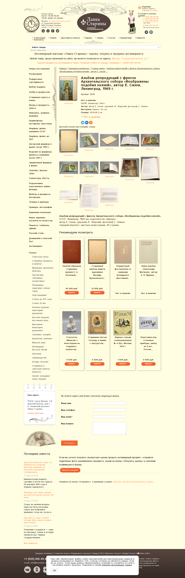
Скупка (100, 38)
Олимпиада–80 (39, 357)
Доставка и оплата (70, 38)
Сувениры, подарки (41, 334)
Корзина (146, 7)
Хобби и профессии (39, 92)
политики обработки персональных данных (133, 481)
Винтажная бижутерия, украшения (37, 327)
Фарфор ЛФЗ (98, 553)
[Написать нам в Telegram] (140, 31)
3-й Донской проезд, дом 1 (60, 21)
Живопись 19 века (113, 553)
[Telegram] (82, 122)
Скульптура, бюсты (39, 178)
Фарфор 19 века (128, 553)
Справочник (126, 38)
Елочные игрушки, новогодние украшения (40, 310)
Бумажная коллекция (40, 212)
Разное (32, 252)
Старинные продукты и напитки (42, 262)
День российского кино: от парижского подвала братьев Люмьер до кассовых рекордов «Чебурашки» (38, 467)
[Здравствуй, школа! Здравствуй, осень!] (135, 23)
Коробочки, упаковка (42, 338)
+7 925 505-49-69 (150, 19)
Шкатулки (36, 353)
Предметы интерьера (44, 553)
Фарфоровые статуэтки (81, 553)
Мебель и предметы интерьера (39, 196)
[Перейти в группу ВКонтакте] (43, 31)
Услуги (53, 38)
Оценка (88, 38)
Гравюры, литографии (40, 207)
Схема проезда (35, 413)
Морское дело (39, 342)
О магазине (39, 38)
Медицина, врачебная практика (42, 269)
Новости (141, 38)
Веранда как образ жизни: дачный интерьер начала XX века (38, 495)
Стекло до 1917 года (42, 299)
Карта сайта (144, 553)
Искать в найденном (38, 50)
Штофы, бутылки (40, 361)
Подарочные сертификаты (36, 81)
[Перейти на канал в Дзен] (52, 31)
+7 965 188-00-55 (150, 21)
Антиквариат (35, 246)
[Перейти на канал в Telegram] (57, 31)
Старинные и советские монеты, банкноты (41, 368)
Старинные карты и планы (39, 99)
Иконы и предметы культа (39, 107)
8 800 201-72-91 (150, 25)
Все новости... (31, 543)
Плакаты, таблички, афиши (39, 227)
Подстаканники (39, 295)
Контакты (39, 40)
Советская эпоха (40, 256)
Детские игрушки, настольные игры (40, 319)
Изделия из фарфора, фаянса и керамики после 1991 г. (40, 154)
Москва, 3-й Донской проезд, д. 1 (130, 58)
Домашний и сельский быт (40, 240)
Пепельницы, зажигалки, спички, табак (41, 288)
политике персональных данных (117, 565)
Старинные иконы (62, 553)
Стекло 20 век (39, 303)
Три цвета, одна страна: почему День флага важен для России (37, 520)
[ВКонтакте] (86, 122)
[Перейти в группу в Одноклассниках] (48, 31)
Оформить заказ (149, 10)
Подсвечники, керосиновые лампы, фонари (40, 186)
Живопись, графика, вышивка (39, 114)
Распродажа (35, 74)
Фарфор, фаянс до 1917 (39, 138)
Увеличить (68, 103)
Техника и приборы (39, 202)
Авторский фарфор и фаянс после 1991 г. (40, 146)
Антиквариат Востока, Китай (39, 348)
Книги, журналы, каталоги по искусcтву (40, 219)
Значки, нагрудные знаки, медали (41, 377)
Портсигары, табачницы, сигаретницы (38, 278)
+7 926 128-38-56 (150, 17)
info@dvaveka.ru (54, 27)
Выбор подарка (37, 87)
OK (54, 570)
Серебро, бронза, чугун (38, 172)
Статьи (111, 38)
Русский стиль (36, 233)
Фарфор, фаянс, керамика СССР (37, 130)
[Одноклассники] (90, 122)
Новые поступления (39, 68)
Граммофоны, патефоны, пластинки (40, 122)
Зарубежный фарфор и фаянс (40, 164)
